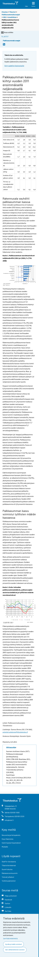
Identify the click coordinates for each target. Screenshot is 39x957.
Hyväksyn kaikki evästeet (13, 944)
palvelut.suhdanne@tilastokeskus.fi (15, 732)
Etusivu (5, 12)
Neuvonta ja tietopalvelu (11, 835)
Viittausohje (11, 747)
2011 (4, 17)
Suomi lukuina (7, 869)
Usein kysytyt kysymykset (11, 843)
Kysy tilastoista (7, 839)
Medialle (5, 847)
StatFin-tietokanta (9, 862)
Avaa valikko (8, 32)
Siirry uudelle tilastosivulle (14, 66)
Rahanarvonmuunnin (10, 873)
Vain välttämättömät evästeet (14, 950)
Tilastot (12, 12)
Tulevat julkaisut (8, 877)
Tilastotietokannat (9, 865)
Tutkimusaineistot (9, 881)
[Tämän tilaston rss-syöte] (4, 45)
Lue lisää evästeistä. (10, 938)
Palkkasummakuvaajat (11, 14)
